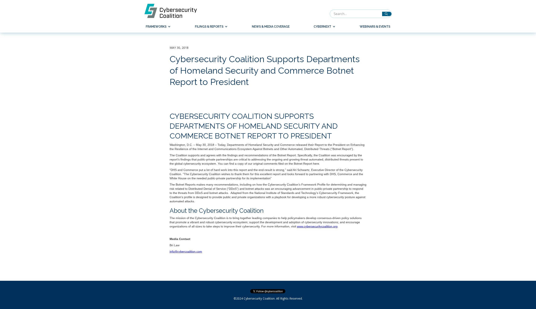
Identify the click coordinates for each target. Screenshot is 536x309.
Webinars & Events (375, 26)
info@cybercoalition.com (186, 251)
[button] (156, 27)
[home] (172, 11)
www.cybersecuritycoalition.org (317, 226)
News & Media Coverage (271, 26)
